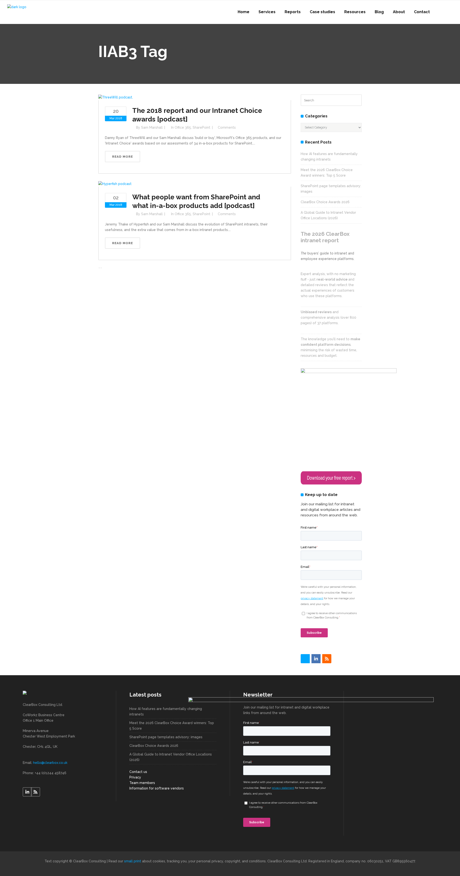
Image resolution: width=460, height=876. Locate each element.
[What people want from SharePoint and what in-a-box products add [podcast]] (115, 183)
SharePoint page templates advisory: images (165, 737)
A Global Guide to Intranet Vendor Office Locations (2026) (170, 757)
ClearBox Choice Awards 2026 (325, 202)
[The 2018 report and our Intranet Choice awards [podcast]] (115, 97)
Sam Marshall (152, 127)
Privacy (135, 777)
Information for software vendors (156, 788)
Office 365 (183, 127)
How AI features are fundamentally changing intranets (165, 711)
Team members (142, 783)
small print (132, 861)
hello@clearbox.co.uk (50, 763)
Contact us (138, 772)
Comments (227, 127)
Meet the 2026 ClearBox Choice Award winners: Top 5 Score (171, 725)
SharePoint (201, 127)
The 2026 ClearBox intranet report (325, 237)
